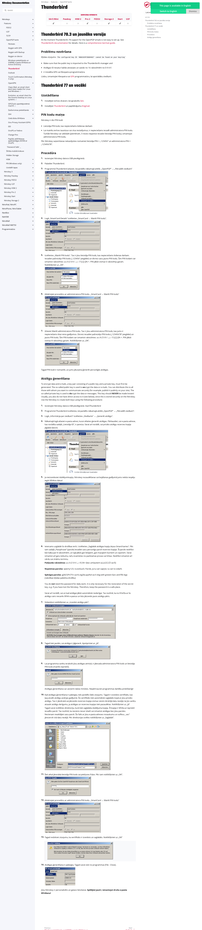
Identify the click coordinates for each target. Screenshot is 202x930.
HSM (8, 159)
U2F (7, 31)
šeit (82, 100)
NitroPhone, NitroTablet (11, 208)
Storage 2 (109, 19)
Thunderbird (14, 68)
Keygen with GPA (15, 48)
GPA (72, 76)
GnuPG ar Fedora (15, 130)
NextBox (5, 213)
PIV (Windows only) (14, 163)
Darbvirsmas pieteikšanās (18, 110)
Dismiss (193, 11)
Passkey (67, 19)
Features (7, 23)
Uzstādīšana (151, 29)
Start (120, 19)
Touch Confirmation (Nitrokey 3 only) (20, 78)
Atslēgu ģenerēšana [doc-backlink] (55, 378)
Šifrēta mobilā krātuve (15, 151)
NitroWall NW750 (9, 225)
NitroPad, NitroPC (9, 204)
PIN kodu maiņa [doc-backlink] (53, 114)
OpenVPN (12, 83)
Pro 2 (87, 19)
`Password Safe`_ (13, 147)
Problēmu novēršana (154, 23)
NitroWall (6, 221)
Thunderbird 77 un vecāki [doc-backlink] (63, 85)
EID (9, 126)
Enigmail (86, 106)
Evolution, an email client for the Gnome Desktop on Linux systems (20, 97)
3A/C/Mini (53, 19)
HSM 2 (78, 19)
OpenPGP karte (12, 40)
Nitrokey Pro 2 (10, 192)
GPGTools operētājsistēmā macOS (18, 105)
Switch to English (168, 11)
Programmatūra (8, 229)
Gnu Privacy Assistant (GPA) (19, 122)
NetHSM (5, 217)
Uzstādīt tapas (12, 167)
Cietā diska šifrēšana (16, 118)
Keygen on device (15, 56)
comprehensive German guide (101, 43)
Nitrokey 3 (8, 172)
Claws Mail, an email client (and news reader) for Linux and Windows (19, 89)
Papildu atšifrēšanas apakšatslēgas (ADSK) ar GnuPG (17, 141)
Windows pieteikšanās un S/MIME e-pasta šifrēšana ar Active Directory (19, 62)
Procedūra (150, 35)
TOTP (8, 36)
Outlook (11, 73)
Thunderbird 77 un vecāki (154, 26)
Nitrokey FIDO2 (10, 180)
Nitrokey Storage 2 (11, 200)
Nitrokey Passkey (11, 176)
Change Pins (13, 135)
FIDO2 (8, 27)
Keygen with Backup (16, 52)
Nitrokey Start (9, 196)
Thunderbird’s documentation (54, 43)
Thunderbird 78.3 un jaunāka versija (157, 20)
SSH (9, 114)
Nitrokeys (6, 19)
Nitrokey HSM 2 (10, 188)
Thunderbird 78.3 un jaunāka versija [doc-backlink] (73, 34)
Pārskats (11, 44)
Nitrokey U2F (9, 184)
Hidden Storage (12, 155)
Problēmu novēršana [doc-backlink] (56, 52)
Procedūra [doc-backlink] (48, 153)
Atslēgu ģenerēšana (154, 37)
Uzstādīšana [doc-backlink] (50, 95)
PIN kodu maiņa (152, 32)
